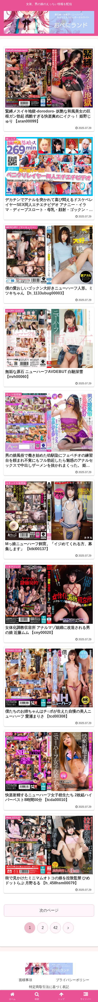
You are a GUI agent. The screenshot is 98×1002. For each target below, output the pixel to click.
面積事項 (25, 980)
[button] (88, 730)
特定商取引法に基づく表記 (49, 987)
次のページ (49, 910)
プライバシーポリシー (72, 980)
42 (55, 928)
